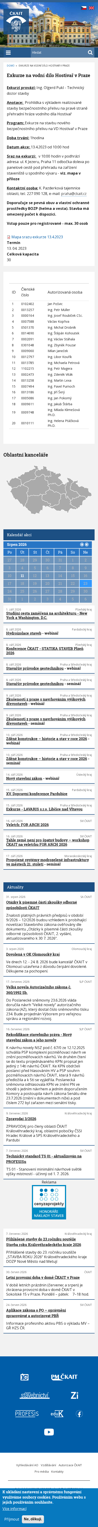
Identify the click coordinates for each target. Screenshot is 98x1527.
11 (22, 575)
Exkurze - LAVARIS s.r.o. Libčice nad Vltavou (44, 809)
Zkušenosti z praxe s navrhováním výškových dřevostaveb (45, 701)
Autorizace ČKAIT (70, 1465)
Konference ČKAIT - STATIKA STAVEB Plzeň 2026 (44, 650)
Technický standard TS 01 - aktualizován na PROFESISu (44, 1159)
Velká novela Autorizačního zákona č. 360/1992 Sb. (38, 990)
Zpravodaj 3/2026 (21, 1118)
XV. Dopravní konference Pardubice (36, 793)
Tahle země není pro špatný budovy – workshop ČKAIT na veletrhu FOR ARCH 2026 (47, 842)
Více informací (14, 1508)
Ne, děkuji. (33, 1519)
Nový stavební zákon (24, 778)
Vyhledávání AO (27, 1465)
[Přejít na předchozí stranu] (82, 544)
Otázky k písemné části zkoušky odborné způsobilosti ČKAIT (41, 905)
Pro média (42, 1471)
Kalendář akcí (19, 534)
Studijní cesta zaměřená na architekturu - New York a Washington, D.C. (46, 615)
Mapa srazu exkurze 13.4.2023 (37, 236)
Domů (10, 65)
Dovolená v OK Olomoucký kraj (33, 954)
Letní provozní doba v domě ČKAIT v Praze (43, 1277)
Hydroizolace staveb (23, 633)
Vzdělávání (48, 1465)
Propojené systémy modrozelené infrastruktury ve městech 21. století (47, 861)
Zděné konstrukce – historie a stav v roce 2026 (46, 738)
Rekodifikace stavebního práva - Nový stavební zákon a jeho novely (39, 1037)
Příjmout (11, 1519)
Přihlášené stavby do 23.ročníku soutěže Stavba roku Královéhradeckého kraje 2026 (43, 1242)
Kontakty (57, 1471)
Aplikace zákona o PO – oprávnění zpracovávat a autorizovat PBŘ (36, 1313)
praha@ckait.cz (74, 193)
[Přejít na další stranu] (87, 544)
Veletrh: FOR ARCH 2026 (27, 824)
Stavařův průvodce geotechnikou (35, 668)
